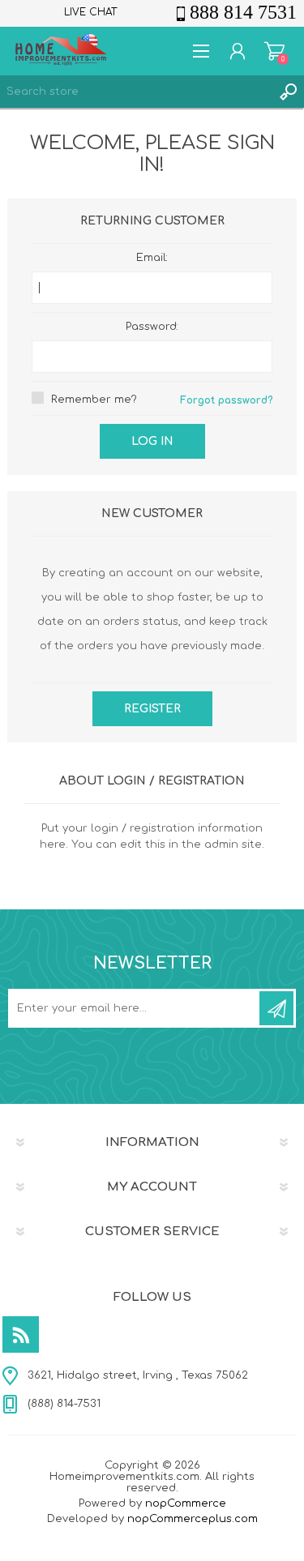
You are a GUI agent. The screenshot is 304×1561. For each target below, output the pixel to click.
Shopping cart (274, 51)
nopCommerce (185, 1503)
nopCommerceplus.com (192, 1519)
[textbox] (136, 91)
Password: (152, 326)
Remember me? (94, 399)
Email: (152, 257)
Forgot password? (226, 400)
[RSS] (20, 1334)
